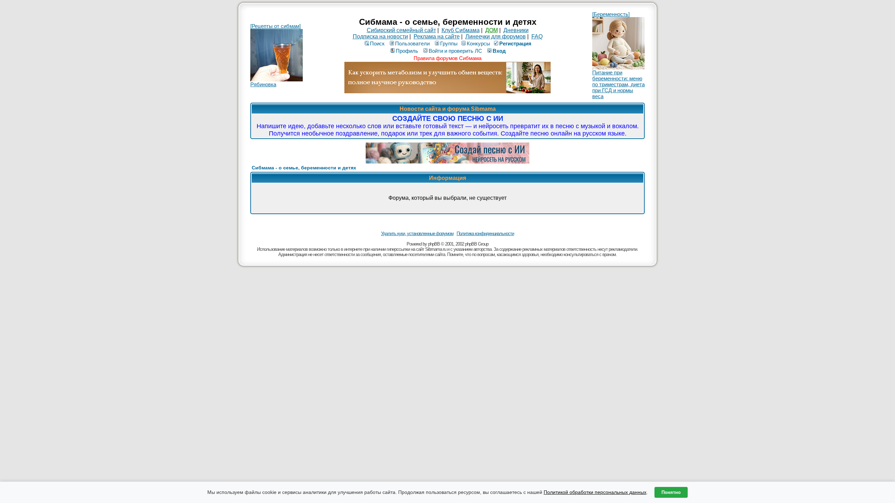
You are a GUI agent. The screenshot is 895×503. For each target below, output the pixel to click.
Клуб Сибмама (461, 30)
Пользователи (412, 43)
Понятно (671, 492)
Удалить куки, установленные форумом (417, 233)
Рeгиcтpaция (515, 43)
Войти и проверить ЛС (455, 51)
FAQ (537, 36)
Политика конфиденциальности (485, 233)
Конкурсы (478, 43)
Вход (499, 51)
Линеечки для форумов (495, 36)
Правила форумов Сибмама (447, 58)
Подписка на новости (380, 36)
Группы (449, 43)
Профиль (407, 51)
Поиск (377, 43)
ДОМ (491, 30)
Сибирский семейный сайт (401, 30)
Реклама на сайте (437, 36)
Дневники (516, 30)
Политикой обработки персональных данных (595, 492)
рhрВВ (434, 244)
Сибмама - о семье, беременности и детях (304, 167)
